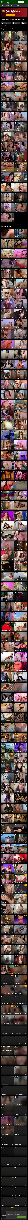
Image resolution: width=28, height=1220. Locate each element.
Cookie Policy (16, 1214)
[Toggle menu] (1, 2)
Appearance (7, 23)
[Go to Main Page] (8, 2)
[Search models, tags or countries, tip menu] (26, 5)
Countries (17, 23)
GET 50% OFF (10, 15)
